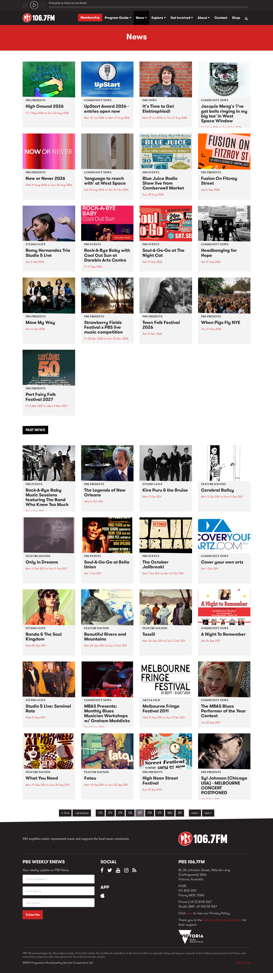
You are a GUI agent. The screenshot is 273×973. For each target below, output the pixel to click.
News (140, 17)
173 (100, 813)
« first (65, 813)
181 (180, 813)
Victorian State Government (222, 920)
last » (208, 813)
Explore (157, 17)
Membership (90, 17)
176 (130, 813)
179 (159, 813)
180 (169, 813)
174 (110, 813)
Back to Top (243, 963)
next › (195, 813)
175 (120, 813)
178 (149, 813)
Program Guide (117, 17)
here (189, 913)
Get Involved (180, 17)
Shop (236, 17)
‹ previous (82, 813)
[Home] (40, 18)
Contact (220, 17)
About (203, 17)
